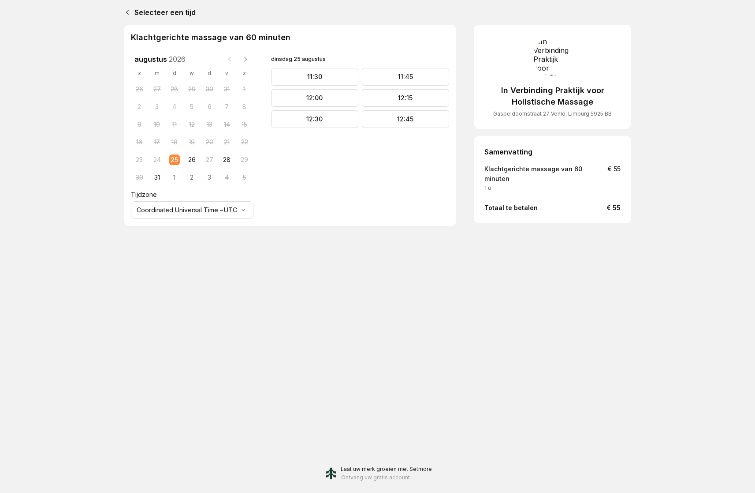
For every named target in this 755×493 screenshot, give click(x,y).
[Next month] (245, 59)
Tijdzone (144, 194)
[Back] (125, 12)
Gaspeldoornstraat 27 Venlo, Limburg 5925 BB (552, 113)
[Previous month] (230, 59)
